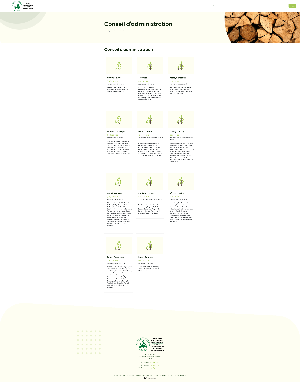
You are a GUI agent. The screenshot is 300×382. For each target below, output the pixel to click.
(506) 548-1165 (154, 365)
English (292, 6)
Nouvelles (230, 6)
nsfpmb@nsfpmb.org (155, 368)
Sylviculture (240, 6)
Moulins (250, 6)
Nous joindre (282, 6)
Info (223, 6)
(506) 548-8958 (154, 362)
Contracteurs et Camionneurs (265, 6)
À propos (216, 6)
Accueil (207, 6)
